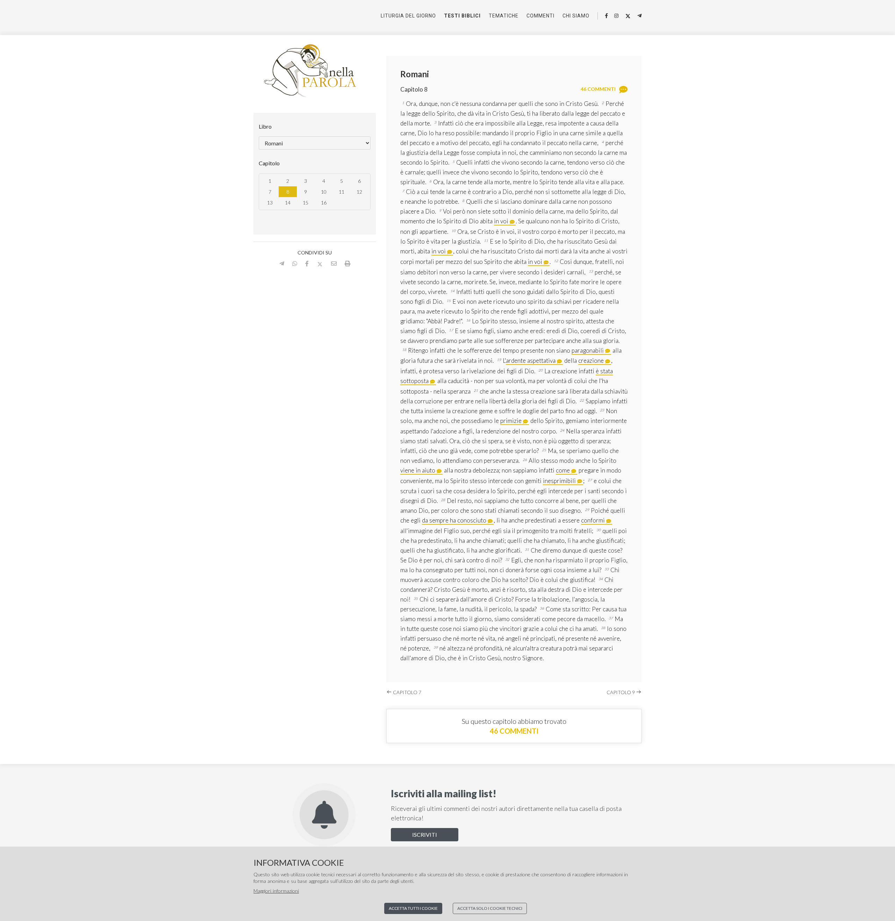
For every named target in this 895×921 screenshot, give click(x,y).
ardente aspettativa (531, 360)
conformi (593, 520)
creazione (591, 360)
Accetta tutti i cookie (413, 908)
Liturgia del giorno (408, 16)
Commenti (540, 16)
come (563, 470)
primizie (511, 420)
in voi (501, 221)
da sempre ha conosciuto (454, 520)
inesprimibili (559, 480)
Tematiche (503, 16)
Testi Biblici (462, 16)
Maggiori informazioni (276, 891)
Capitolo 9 (621, 692)
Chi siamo (576, 16)
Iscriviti (424, 834)
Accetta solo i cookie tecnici (489, 908)
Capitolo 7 (406, 692)
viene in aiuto (417, 470)
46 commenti (514, 731)
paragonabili (588, 350)
